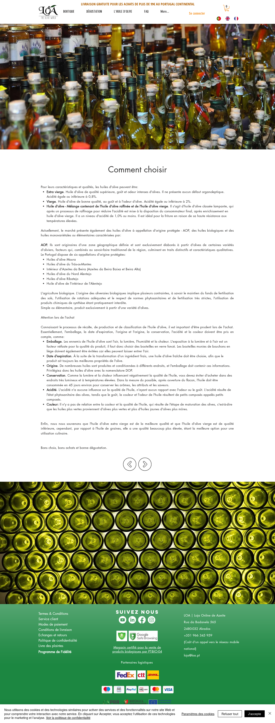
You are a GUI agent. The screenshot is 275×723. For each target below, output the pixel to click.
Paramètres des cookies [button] (198, 714)
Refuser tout (230, 714)
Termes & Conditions (53, 613)
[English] (226, 18)
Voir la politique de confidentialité (68, 717)
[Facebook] (142, 620)
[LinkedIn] (132, 620)
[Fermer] (269, 714)
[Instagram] (151, 620)
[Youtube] (122, 620)
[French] (235, 18)
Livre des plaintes (50, 646)
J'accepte (254, 714)
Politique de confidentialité (57, 640)
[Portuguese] (218, 18)
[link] (227, 8)
